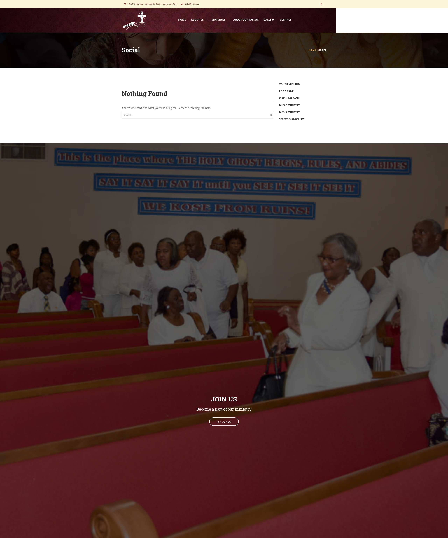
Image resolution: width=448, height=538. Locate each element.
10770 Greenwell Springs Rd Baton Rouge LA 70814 (152, 3)
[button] (224, 421)
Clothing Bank (289, 98)
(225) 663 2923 (191, 3)
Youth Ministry (289, 84)
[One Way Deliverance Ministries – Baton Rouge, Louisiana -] (135, 20)
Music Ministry (289, 105)
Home (312, 49)
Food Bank (286, 91)
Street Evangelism (291, 119)
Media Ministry (289, 112)
